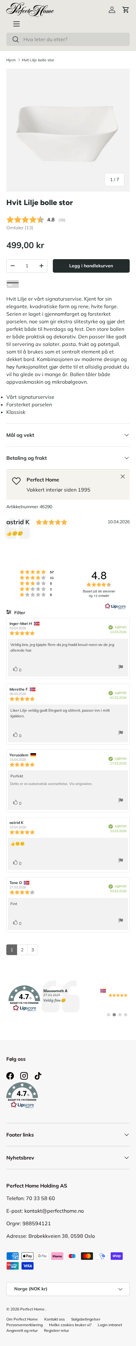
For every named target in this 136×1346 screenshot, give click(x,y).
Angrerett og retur (22, 1330)
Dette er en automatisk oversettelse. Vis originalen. (51, 783)
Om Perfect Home (22, 1319)
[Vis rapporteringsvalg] (120, 668)
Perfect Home (32, 1309)
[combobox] (68, 39)
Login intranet (110, 1324)
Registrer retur (56, 1330)
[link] (68, 998)
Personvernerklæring (24, 1324)
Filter (19, 612)
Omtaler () (20, 228)
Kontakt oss (54, 1319)
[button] (126, 10)
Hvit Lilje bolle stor (38, 60)
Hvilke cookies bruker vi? (70, 1324)
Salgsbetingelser (85, 1319)
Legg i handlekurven (91, 266)
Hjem (11, 60)
